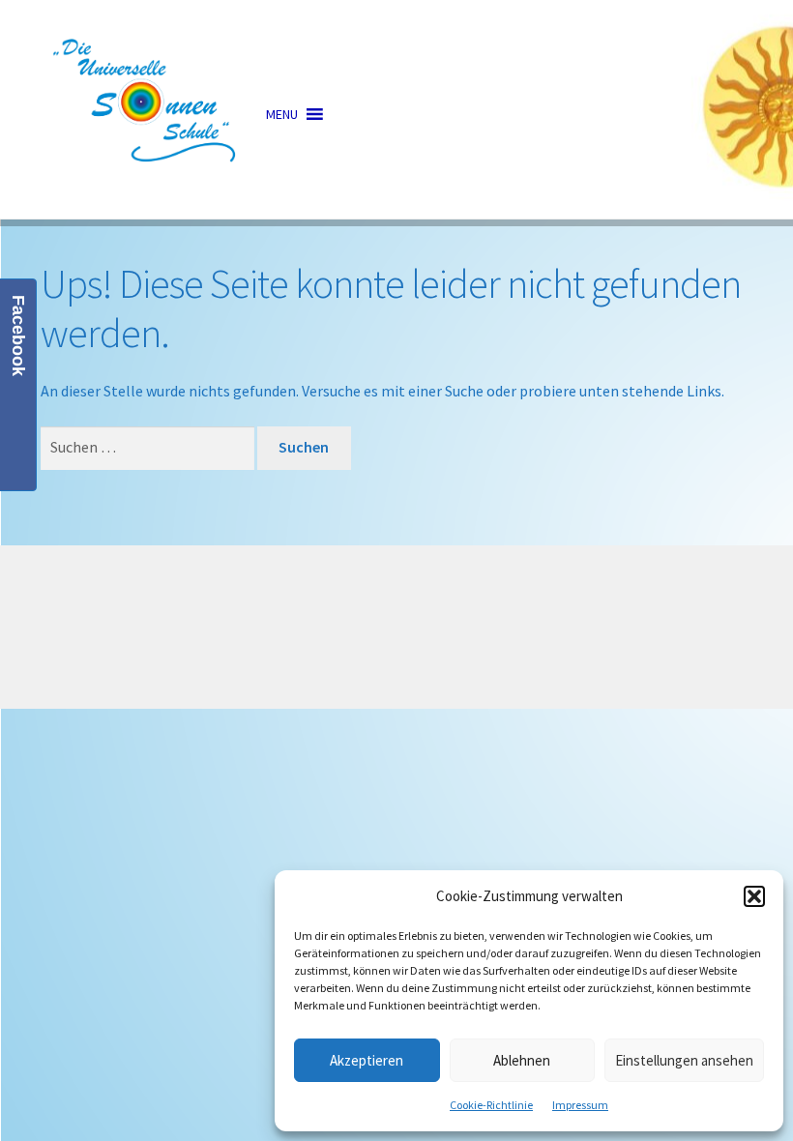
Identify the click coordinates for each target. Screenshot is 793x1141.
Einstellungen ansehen (684, 1060)
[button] (754, 896)
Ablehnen (521, 1060)
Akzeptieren (366, 1060)
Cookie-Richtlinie (491, 1104)
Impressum (580, 1104)
